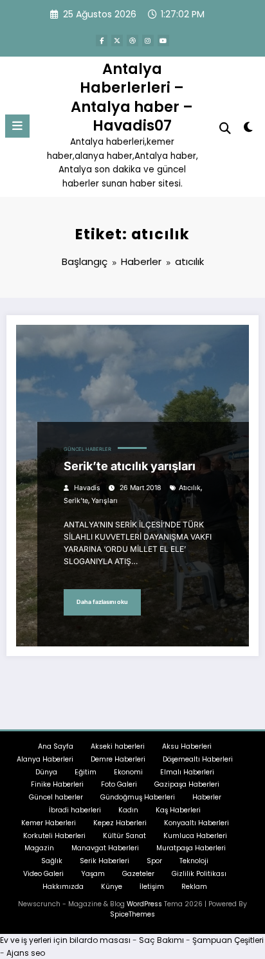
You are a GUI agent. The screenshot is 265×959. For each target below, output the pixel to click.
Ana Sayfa (55, 746)
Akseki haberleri (118, 746)
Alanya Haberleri (45, 759)
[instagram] (148, 40)
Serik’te (76, 501)
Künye (111, 886)
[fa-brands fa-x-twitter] (117, 40)
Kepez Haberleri (120, 823)
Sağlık (51, 861)
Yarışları (104, 501)
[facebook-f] (101, 40)
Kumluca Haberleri (195, 836)
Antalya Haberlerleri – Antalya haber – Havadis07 (132, 97)
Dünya (46, 772)
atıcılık (190, 488)
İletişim (152, 886)
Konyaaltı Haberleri (196, 823)
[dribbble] (132, 40)
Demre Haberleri (118, 759)
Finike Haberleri (57, 784)
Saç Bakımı (161, 940)
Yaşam (93, 874)
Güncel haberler (87, 449)
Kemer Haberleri (48, 823)
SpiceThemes (132, 914)
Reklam (194, 886)
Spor (154, 861)
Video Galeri (43, 874)
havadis (87, 488)
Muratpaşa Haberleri (191, 848)
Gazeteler (138, 874)
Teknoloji (193, 861)
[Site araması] (225, 128)
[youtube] (163, 40)
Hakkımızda (63, 886)
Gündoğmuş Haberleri (137, 797)
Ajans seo (25, 952)
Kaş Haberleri (178, 810)
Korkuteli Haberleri (54, 836)
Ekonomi (128, 772)
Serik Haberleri (104, 861)
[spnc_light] (248, 129)
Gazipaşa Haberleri (186, 784)
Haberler (206, 797)
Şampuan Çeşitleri (228, 940)
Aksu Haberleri (187, 746)
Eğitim (85, 772)
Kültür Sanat (124, 836)
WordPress (144, 904)
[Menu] (17, 126)
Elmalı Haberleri (187, 772)
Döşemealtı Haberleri (198, 759)
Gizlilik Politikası (199, 874)
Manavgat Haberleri (105, 848)
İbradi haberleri (75, 810)
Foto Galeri (119, 784)
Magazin (39, 848)
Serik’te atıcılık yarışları (130, 466)
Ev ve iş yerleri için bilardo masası (65, 940)
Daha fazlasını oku (102, 601)
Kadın (128, 810)
